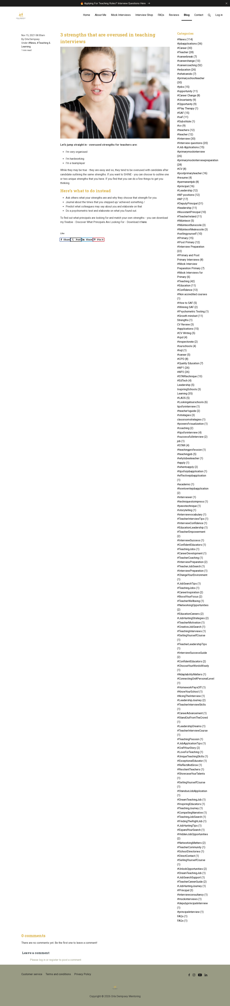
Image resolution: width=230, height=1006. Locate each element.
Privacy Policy (82, 974)
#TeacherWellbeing (190, 601)
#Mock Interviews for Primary (190, 275)
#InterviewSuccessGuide (192, 655)
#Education (186, 285)
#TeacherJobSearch (191, 566)
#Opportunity (186, 104)
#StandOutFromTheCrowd (192, 720)
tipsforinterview (188, 406)
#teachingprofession (191, 449)
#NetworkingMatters (191, 842)
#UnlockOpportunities (192, 868)
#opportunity (187, 91)
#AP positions (188, 194)
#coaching (185, 428)
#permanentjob (188, 181)
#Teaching (42, 43)
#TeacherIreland (189, 216)
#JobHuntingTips (189, 825)
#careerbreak (187, 56)
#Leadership (187, 190)
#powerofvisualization (192, 423)
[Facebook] (189, 975)
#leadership (187, 207)
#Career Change (188, 95)
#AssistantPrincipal (191, 212)
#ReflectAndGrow (189, 765)
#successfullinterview (192, 436)
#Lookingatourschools (192, 402)
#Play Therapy (187, 108)
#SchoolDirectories (190, 851)
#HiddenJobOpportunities (192, 836)
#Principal (185, 890)
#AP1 (183, 367)
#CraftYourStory (188, 747)
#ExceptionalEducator (192, 760)
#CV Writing (186, 333)
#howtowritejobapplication (192, 491)
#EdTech (184, 380)
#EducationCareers (190, 613)
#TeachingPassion (190, 739)
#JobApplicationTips (191, 743)
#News (32, 43)
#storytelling (186, 510)
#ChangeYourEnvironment (192, 577)
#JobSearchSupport (191, 877)
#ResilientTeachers (190, 769)
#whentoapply (187, 467)
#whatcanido (186, 73)
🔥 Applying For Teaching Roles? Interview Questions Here (113, 3)
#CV (181, 168)
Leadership (185, 385)
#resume (184, 177)
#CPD (182, 359)
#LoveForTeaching (190, 752)
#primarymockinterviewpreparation (193, 162)
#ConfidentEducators (191, 544)
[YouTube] (200, 975)
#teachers (186, 130)
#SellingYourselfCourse (191, 637)
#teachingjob (186, 454)
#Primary (185, 238)
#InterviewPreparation (192, 562)
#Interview (186, 138)
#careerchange (188, 60)
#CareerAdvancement (192, 713)
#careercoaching (189, 65)
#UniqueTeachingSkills (192, 756)
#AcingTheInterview (191, 696)
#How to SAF (187, 303)
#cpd (182, 337)
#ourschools (186, 346)
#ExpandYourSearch (191, 829)
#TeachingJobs (188, 549)
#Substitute (186, 121)
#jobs (183, 86)
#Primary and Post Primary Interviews (190, 257)
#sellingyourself (189, 233)
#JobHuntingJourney (191, 886)
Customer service (31, 974)
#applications (188, 328)
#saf (182, 117)
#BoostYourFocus (189, 596)
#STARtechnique (189, 376)
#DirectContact (188, 855)
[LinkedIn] (206, 975)
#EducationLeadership (192, 527)
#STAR (183, 445)
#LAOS (183, 398)
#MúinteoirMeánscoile (192, 229)
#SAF (183, 112)
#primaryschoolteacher (190, 80)
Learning (26, 46)
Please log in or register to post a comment (55, 959)
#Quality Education (190, 363)
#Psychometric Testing (193, 311)
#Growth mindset (190, 315)
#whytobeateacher (190, 458)
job (181, 441)
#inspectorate (187, 341)
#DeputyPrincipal (190, 203)
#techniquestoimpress (192, 501)
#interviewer (186, 497)
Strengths (184, 320)
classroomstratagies (191, 419)
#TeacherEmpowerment (191, 534)
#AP (182, 199)
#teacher (185, 134)
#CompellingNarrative (192, 812)
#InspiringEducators (191, 804)
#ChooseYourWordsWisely (193, 668)
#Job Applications (190, 147)
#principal (185, 186)
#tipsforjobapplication (192, 471)
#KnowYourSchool (190, 691)
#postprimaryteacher (192, 173)
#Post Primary (188, 242)
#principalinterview (190, 912)
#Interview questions (192, 143)
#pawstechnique (189, 506)
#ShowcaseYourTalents (191, 776)
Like (62, 233)
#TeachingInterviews (191, 631)
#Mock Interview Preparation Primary (190, 266)
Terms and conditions (58, 974)
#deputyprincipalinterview (192, 905)
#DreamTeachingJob (191, 799)
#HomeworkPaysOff (191, 687)
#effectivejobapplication (191, 478)
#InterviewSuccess (190, 540)
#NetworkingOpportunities (192, 607)
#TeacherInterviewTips (192, 518)
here (144, 222)
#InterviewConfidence (192, 523)
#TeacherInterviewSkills (191, 707)
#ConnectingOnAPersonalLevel (193, 681)
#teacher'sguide (188, 411)
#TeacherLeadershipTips (192, 646)
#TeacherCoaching (190, 557)
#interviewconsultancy (192, 894)
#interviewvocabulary (191, 514)
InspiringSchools (189, 389)
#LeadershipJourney (191, 700)
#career (183, 354)
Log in (219, 15)
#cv (181, 125)
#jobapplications (189, 43)
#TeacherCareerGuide (192, 881)
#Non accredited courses (192, 296)
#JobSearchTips (189, 583)
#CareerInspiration (190, 592)
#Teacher (185, 52)
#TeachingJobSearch (191, 816)
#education (186, 69)
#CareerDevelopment (191, 553)
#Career (184, 48)
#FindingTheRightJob (191, 821)
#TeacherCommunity (191, 847)
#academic (185, 484)
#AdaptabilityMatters (191, 674)
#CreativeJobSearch (191, 626)
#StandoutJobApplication (192, 793)
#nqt (182, 350)
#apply (183, 462)
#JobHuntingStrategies (193, 618)
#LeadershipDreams (191, 726)
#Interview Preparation (190, 249)
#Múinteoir (185, 220)
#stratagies (186, 415)
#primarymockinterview (191, 154)
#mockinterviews (189, 899)
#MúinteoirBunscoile (191, 225)
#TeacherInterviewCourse (192, 733)
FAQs (182, 916)
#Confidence (187, 290)
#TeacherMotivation (191, 622)
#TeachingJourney (190, 808)
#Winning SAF (187, 307)
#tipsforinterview (189, 432)
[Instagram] (194, 975)
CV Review (185, 324)
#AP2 (183, 372)
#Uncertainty (186, 99)
